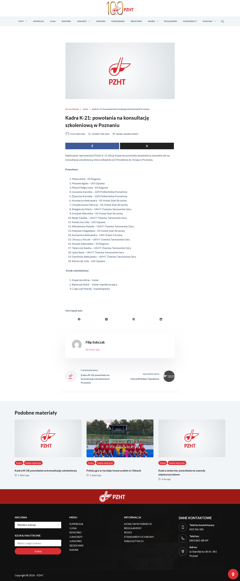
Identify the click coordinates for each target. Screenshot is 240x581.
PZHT (21, 21)
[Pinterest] (133, 319)
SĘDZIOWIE (136, 21)
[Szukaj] (222, 21)
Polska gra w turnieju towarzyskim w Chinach (114, 470)
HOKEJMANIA (118, 21)
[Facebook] (79, 319)
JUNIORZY (82, 21)
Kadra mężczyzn (33, 463)
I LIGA (53, 21)
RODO (128, 532)
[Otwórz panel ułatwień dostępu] (233, 574)
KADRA (151, 21)
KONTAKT (208, 21)
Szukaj (38, 551)
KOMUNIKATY (190, 21)
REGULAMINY (170, 21)
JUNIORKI (100, 21)
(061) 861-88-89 (198, 540)
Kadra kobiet (131, 134)
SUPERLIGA (38, 21)
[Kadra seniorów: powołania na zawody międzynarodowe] (191, 438)
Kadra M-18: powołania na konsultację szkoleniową (46, 470)
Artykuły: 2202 (92, 350)
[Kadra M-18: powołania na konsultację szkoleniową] (48, 438)
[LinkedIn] (161, 319)
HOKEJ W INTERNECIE (138, 523)
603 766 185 (196, 529)
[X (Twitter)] (106, 319)
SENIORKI (66, 21)
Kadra (119, 134)
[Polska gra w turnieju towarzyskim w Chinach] (120, 438)
